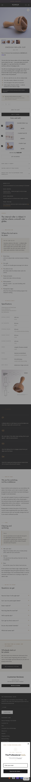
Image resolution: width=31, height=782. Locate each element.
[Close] (28, 744)
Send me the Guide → (15, 771)
